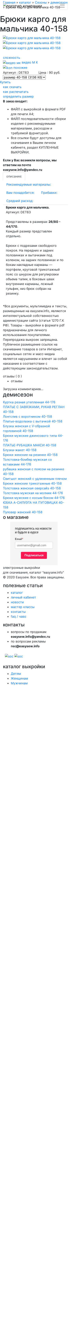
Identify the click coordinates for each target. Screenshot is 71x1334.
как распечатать (16, 92)
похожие (19, 68)
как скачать (12, 87)
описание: (14, 176)
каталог (17, 593)
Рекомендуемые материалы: (28, 184)
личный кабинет (23, 597)
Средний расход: (19, 201)
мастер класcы (23, 607)
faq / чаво (18, 616)
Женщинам (19, 678)
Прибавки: (49, 193)
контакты (18, 612)
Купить (5, 82)
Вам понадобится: (20, 193)
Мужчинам (19, 683)
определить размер (18, 96)
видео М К (29, 62)
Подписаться (34, 555)
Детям (16, 674)
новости (17, 602)
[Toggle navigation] (62, 6)
